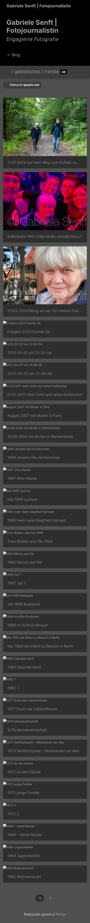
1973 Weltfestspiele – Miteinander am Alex (43, 751)
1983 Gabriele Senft (24, 667)
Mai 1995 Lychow (22, 499)
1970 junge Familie (23, 792)
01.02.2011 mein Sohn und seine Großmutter (44, 394)
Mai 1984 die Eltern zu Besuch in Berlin (40, 646)
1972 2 (13, 813)
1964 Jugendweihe (23, 855)
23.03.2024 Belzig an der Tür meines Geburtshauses (45, 311)
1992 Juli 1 (16, 583)
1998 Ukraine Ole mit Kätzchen (33, 457)
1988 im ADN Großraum (27, 625)
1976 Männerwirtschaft (27, 730)
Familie (52, 71)
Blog (16, 54)
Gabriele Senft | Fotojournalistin (38, 5)
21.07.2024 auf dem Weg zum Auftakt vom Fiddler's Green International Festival (45, 162)
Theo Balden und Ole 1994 (30, 541)
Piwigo (60, 914)
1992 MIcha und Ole (24, 562)
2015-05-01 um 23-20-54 (29, 353)
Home (8, 71)
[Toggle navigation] (79, 6)
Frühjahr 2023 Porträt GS (28, 332)
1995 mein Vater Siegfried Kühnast (36, 520)
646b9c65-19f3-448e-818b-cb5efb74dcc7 (44, 236)
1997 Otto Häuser (22, 478)
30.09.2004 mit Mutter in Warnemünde (40, 436)
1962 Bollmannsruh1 (24, 876)
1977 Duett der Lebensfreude (32, 709)
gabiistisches (27, 71)
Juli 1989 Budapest (23, 604)
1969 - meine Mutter (24, 834)
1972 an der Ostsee (24, 772)
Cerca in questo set (24, 85)
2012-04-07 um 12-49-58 (29, 373)
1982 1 (13, 688)
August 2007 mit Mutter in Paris (34, 415)
